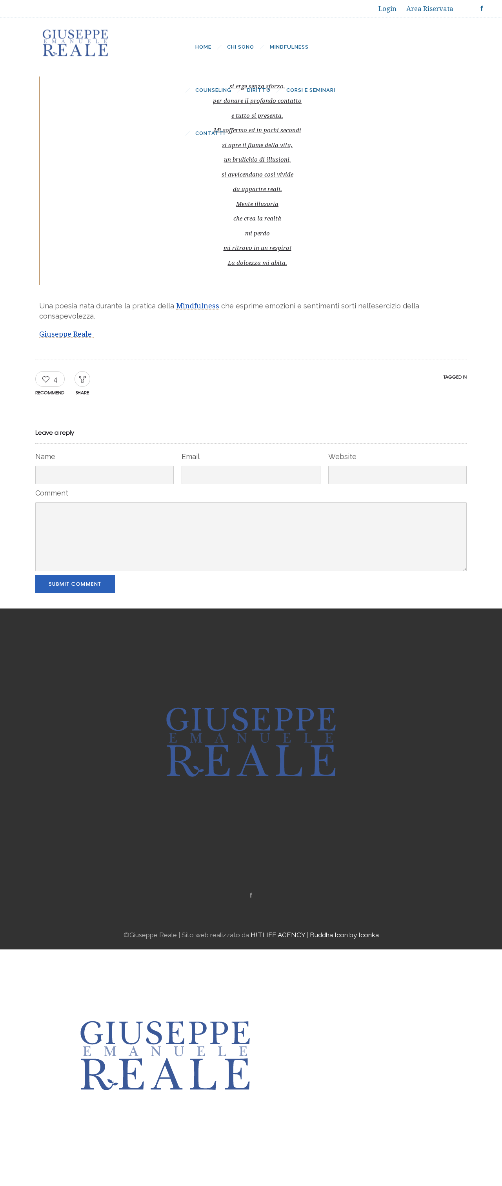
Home (203, 47)
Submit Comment (75, 583)
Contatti (210, 133)
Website (342, 456)
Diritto (259, 90)
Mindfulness (289, 47)
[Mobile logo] (165, 1181)
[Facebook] (481, 8)
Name (45, 456)
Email (191, 456)
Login (387, 9)
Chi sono (240, 47)
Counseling (213, 90)
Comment (51, 493)
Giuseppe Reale (66, 334)
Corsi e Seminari (310, 90)
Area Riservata (429, 9)
